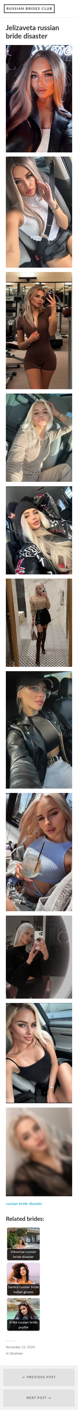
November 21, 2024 (20, 1347)
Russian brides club (29, 8)
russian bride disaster (24, 1204)
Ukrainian (16, 1353)
